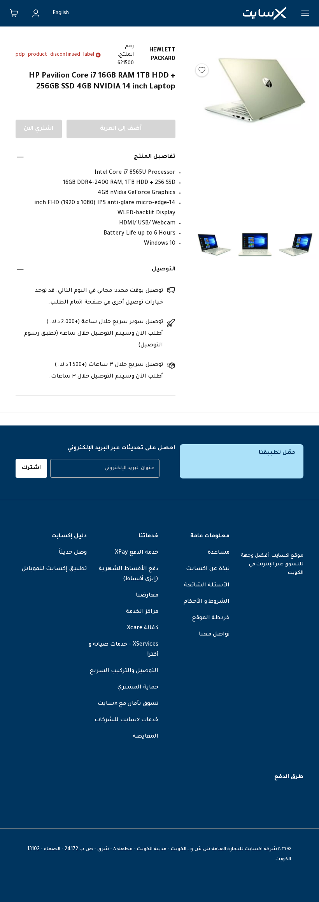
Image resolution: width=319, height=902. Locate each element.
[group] (105, 468)
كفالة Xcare (142, 628)
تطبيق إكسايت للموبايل (54, 569)
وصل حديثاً (73, 553)
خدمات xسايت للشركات (126, 720)
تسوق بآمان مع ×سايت (128, 704)
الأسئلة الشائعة (207, 586)
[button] (255, 127)
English (61, 13)
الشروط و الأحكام (207, 602)
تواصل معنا (214, 635)
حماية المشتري (137, 688)
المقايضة (145, 737)
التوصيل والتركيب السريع (124, 671)
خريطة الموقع (211, 618)
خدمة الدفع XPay (136, 553)
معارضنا (147, 596)
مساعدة (219, 553)
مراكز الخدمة (142, 612)
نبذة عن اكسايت (208, 569)
